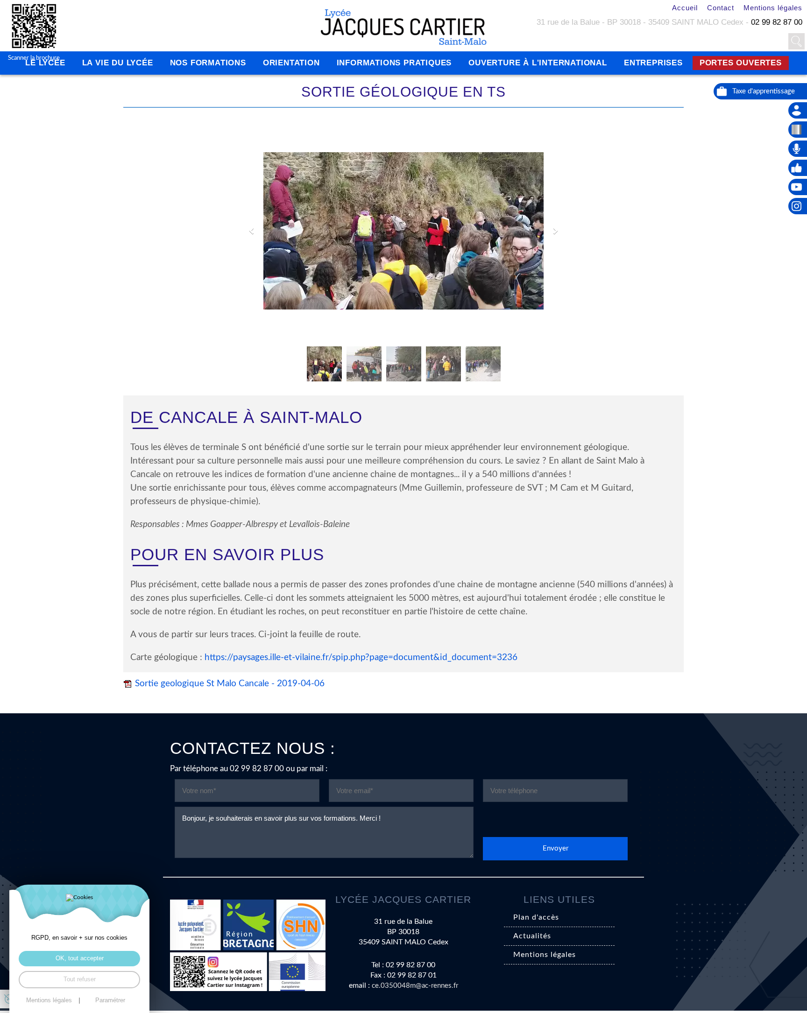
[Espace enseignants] (797, 110)
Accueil (685, 8)
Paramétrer (110, 1001)
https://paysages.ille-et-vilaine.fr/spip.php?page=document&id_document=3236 (361, 657)
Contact (720, 8)
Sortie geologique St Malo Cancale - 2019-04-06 (230, 683)
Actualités (532, 936)
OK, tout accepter (80, 958)
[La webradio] (797, 149)
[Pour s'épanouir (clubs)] (797, 168)
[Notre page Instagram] (797, 206)
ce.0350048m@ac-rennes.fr (415, 985)
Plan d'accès (536, 917)
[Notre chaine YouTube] (797, 187)
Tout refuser (80, 979)
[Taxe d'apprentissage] (760, 91)
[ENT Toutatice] (797, 129)
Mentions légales (772, 8)
